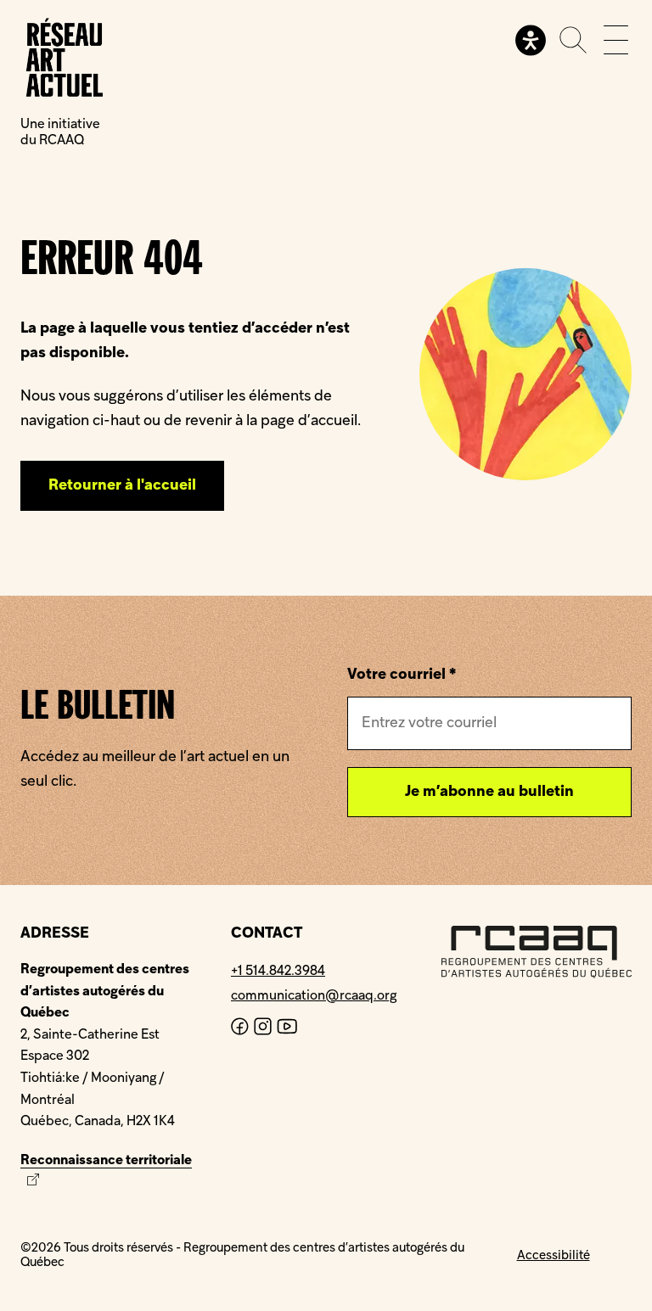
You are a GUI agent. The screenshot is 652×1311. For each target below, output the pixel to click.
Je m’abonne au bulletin (489, 792)
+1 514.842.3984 (278, 972)
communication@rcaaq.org (313, 996)
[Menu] (616, 40)
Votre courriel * (401, 675)
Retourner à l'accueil (122, 486)
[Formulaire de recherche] (573, 40)
